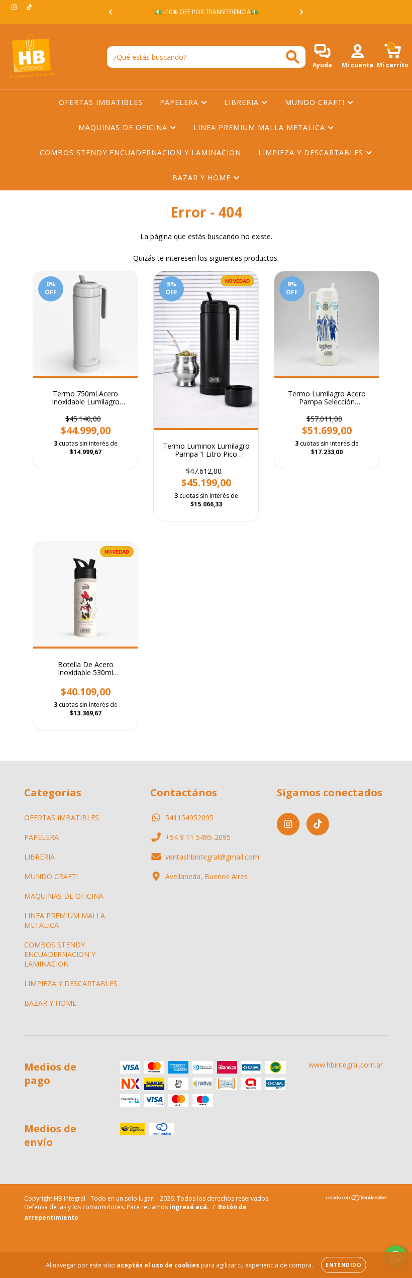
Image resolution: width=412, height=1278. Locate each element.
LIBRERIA (242, 102)
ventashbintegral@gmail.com (212, 857)
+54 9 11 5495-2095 (198, 837)
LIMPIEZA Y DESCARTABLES (312, 152)
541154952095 (189, 817)
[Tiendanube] (356, 1199)
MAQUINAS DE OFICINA (124, 127)
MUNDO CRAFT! (316, 102)
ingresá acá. (189, 1207)
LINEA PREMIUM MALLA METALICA (260, 127)
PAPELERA (180, 102)
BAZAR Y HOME (202, 177)
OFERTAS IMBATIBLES (101, 102)
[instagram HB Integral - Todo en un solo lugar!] (15, 7)
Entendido (344, 1264)
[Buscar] (292, 57)
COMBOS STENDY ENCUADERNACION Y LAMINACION (140, 152)
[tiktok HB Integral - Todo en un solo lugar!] (29, 7)
